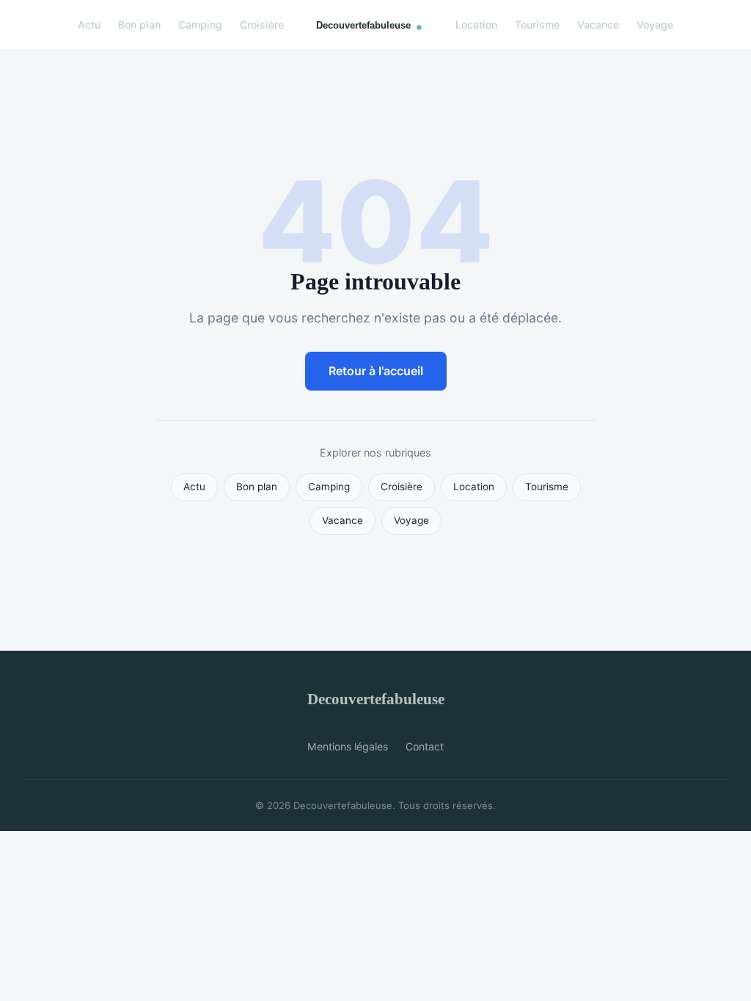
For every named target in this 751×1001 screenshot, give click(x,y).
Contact (425, 746)
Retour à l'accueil (376, 370)
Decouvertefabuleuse (375, 698)
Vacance (598, 24)
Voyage (655, 24)
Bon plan (139, 24)
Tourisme (537, 24)
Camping (200, 24)
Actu (89, 24)
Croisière (262, 24)
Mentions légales (347, 746)
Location (476, 24)
